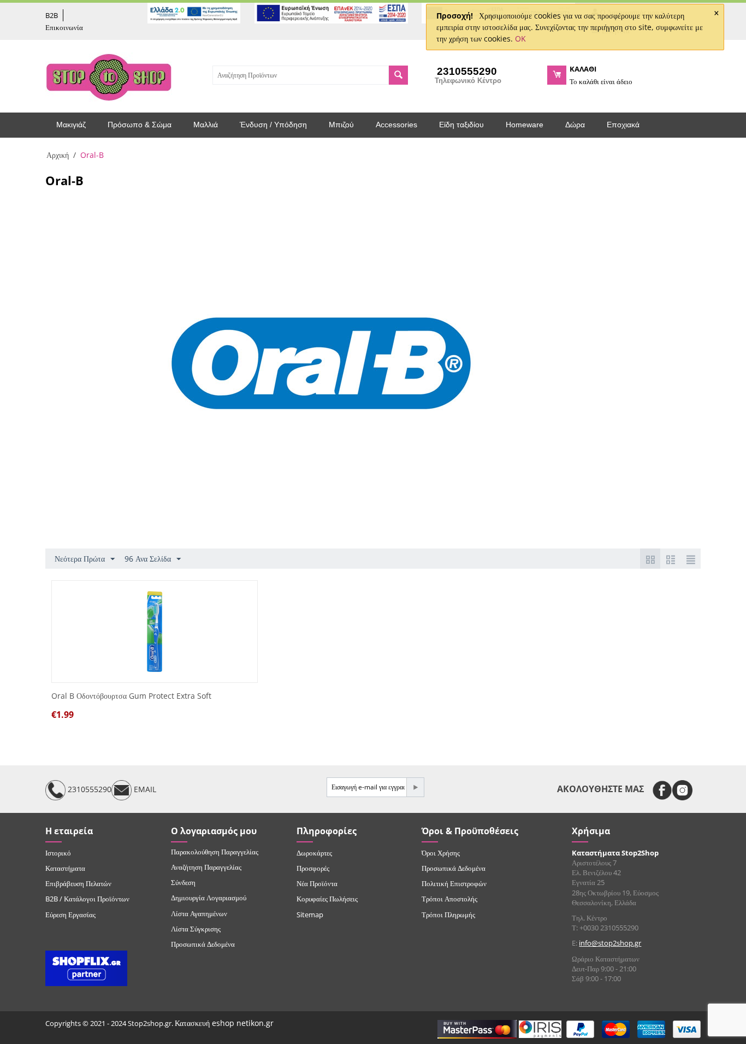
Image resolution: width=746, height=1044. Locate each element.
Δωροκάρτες (314, 853)
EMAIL (144, 789)
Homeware (524, 124)
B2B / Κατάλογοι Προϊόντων (87, 899)
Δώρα (575, 124)
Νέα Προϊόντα (317, 883)
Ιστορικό (58, 853)
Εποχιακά (623, 124)
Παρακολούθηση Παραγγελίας (214, 852)
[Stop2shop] (108, 76)
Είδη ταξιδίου (461, 124)
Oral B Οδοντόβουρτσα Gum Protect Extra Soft (131, 696)
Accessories (396, 124)
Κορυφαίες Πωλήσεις (327, 899)
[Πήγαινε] (415, 787)
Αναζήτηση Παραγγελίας (206, 867)
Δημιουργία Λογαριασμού (208, 898)
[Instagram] (682, 790)
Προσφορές (313, 868)
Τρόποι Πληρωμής (448, 914)
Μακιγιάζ (71, 124)
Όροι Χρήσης (441, 853)
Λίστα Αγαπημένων (199, 913)
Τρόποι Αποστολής (449, 899)
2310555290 (88, 789)
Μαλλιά (205, 124)
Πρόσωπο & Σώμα (139, 124)
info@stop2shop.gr (610, 943)
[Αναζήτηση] (398, 75)
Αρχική (57, 155)
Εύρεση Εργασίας (70, 914)
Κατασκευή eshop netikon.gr (224, 1023)
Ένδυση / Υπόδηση (273, 124)
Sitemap (310, 914)
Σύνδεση (183, 882)
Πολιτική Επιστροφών (454, 883)
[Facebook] (662, 790)
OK (520, 38)
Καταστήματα (65, 868)
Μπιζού (341, 124)
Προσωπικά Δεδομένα (203, 944)
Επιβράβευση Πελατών (78, 883)
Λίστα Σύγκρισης (196, 929)
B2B (51, 15)
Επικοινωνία (64, 27)
